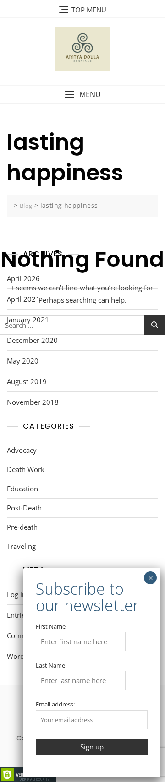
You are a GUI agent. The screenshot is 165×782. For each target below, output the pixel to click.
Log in (16, 594)
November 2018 (33, 402)
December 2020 (32, 340)
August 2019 (27, 381)
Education (22, 488)
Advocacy (22, 450)
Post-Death (24, 507)
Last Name (50, 665)
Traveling (21, 546)
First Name (51, 626)
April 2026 (23, 278)
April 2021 (23, 299)
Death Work (25, 469)
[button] (82, 94)
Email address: (55, 704)
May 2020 (22, 360)
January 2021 (28, 319)
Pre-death (22, 527)
